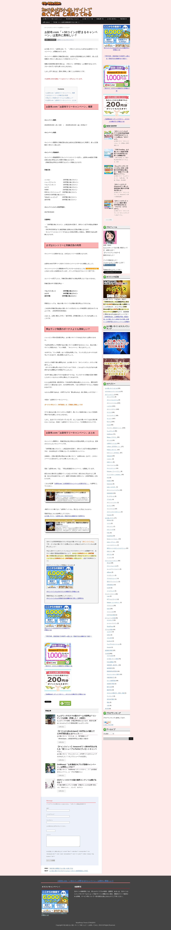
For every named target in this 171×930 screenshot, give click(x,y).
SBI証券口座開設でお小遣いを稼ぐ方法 (61, 868)
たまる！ (109, 459)
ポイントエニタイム (112, 400)
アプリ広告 (110, 655)
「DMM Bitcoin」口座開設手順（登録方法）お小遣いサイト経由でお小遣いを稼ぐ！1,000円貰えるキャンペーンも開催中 (116, 319)
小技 (108, 705)
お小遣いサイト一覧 (87, 19)
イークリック (110, 591)
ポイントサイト (70, 39)
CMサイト (110, 462)
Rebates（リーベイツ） (113, 471)
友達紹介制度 (109, 650)
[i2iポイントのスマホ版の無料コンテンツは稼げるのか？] (50, 788)
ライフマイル (110, 508)
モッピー (109, 418)
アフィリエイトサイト (111, 560)
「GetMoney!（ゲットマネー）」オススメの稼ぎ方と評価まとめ (65, 694)
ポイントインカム (112, 403)
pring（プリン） (111, 542)
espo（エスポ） (111, 487)
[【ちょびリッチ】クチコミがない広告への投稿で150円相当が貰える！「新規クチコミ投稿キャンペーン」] (108, 173)
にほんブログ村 (108, 725)
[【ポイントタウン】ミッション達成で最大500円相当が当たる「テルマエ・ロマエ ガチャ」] (108, 208)
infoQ (108, 608)
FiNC (108, 532)
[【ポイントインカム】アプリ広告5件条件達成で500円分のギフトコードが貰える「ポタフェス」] (108, 138)
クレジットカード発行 (113, 674)
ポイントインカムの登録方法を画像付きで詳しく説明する (65, 598)
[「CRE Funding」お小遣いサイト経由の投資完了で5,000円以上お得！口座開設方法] (108, 157)
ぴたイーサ (110, 529)
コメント (48, 834)
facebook (109, 641)
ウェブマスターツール (113, 644)
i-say (108, 596)
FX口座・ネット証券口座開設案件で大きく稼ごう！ (66, 22)
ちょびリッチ (110, 431)
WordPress (110, 626)
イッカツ (109, 557)
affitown (109, 572)
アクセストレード (112, 578)
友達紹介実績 (110, 683)
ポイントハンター (112, 502)
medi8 (108, 587)
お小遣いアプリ (109, 518)
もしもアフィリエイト (113, 569)
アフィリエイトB (111, 566)
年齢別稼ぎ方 (123, 19)
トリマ (109, 523)
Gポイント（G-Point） (113, 452)
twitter (108, 635)
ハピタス (109, 406)
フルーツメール (111, 465)
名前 (47, 808)
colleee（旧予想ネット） (114, 446)
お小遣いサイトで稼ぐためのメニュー (52, 19)
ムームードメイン (112, 623)
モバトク (109, 505)
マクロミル (110, 605)
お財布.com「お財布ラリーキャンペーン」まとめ (61, 100)
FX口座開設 (110, 662)
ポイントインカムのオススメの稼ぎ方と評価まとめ (62, 591)
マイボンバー (110, 575)
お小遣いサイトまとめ (111, 388)
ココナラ (109, 631)
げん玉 (109, 424)
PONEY (109, 480)
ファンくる (110, 611)
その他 (107, 653)
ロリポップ (110, 620)
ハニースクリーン (112, 545)
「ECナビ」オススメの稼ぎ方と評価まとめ (58, 666)
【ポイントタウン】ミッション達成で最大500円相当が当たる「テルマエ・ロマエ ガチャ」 (121, 204)
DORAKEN (110, 493)
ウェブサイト (49, 820)
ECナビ (109, 421)
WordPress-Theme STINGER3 (85, 922)
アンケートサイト (110, 594)
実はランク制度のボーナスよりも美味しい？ (59, 98)
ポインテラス (110, 396)
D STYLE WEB (111, 615)
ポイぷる (109, 440)
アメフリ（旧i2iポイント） (114, 428)
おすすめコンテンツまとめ (112, 391)
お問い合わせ (46, 22)
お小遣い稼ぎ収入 (111, 19)
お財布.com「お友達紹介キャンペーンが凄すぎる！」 (72, 483)
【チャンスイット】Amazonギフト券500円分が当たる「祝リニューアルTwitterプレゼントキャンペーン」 (77, 749)
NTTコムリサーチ (112, 599)
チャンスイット (111, 468)
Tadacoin (109, 456)
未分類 (107, 708)
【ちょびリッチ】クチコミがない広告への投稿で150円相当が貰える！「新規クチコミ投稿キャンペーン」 (121, 170)
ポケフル (109, 554)
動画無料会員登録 (112, 671)
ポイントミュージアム (113, 490)
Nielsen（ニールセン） (113, 602)
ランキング (110, 696)
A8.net (109, 563)
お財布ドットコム (61, 39)
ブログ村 (109, 638)
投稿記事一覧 (100, 19)
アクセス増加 (109, 629)
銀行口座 (109, 687)
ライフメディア (111, 415)
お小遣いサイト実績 (112, 659)
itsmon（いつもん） (112, 539)
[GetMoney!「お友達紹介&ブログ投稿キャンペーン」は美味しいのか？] (50, 772)
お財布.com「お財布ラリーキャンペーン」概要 (60, 93)
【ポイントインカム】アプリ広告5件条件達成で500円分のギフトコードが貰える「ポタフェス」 (121, 135)
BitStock (109, 520)
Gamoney (109, 484)
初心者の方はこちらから (72, 19)
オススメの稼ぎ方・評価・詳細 (115, 693)
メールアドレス (50, 814)
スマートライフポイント (114, 512)
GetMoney (110, 434)
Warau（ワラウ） (112, 437)
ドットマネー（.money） (114, 474)
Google (109, 647)
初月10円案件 (111, 699)
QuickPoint (110, 536)
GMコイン (110, 551)
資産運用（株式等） (112, 665)
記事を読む (61, 726)
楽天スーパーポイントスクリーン (116, 548)
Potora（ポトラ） (112, 449)
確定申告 (109, 690)
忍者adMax (110, 584)
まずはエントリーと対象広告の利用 (57, 95)
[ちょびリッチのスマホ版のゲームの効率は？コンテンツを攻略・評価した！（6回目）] (50, 723)
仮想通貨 (109, 668)
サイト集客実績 (111, 680)
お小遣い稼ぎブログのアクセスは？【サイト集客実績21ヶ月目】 (68, 871)
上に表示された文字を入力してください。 (56, 826)
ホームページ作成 (110, 618)
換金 (108, 702)
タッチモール (110, 496)
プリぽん (109, 499)
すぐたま (109, 412)
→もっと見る (108, 219)
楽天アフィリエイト (112, 581)
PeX (108, 477)
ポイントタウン (111, 409)
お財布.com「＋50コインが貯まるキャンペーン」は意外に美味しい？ (86, 881)
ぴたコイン (110, 526)
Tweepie (109, 515)
